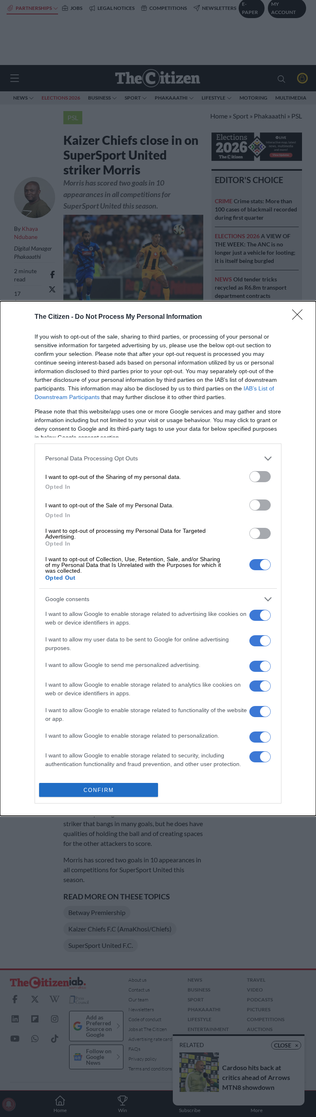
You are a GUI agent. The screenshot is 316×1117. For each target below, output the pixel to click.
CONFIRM (99, 790)
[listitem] (158, 458)
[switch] (260, 476)
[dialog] (158, 558)
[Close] (300, 317)
